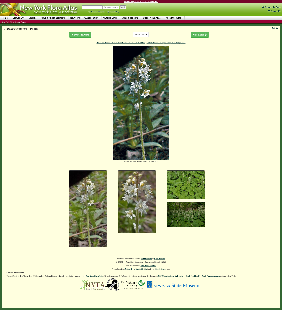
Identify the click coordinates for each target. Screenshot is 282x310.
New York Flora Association (43, 12)
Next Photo (198, 35)
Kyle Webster (159, 259)
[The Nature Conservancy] (132, 284)
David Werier (146, 259)
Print (276, 28)
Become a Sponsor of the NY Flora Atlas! (141, 1)
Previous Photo (81, 35)
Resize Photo (140, 34)
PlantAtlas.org (160, 269)
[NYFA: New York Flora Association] (92, 284)
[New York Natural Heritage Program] (112, 284)
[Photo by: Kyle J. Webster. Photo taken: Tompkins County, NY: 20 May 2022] (185, 214)
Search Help (114, 12)
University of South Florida (136, 269)
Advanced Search (97, 12)
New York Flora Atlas (10, 22)
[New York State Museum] (173, 284)
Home (5, 18)
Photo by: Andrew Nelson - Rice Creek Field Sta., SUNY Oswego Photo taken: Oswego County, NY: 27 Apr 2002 (141, 43)
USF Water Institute (148, 266)
